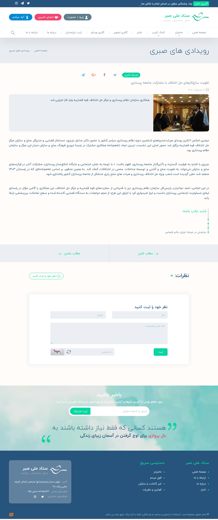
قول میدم (156, 477)
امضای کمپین (46, 17)
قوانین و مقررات (152, 489)
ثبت (160, 352)
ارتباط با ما (32, 32)
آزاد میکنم (18, 17)
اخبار (139, 32)
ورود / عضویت (75, 17)
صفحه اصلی (199, 32)
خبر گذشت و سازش (150, 483)
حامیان (179, 32)
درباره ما (51, 32)
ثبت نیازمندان (74, 32)
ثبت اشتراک (80, 411)
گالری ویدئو (97, 32)
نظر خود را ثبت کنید (44, 276)
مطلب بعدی (72, 253)
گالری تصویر (121, 32)
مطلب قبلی (145, 253)
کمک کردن (158, 32)
